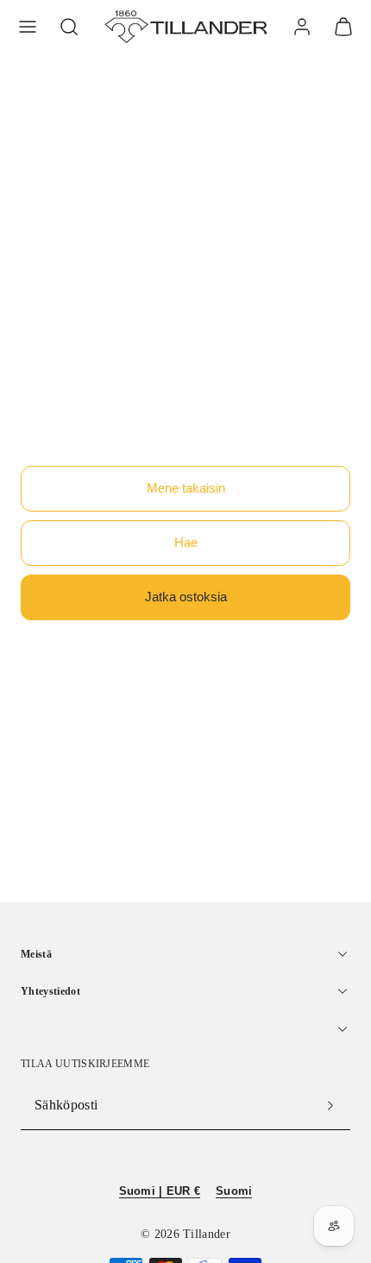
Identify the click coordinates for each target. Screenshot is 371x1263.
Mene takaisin (186, 488)
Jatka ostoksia (186, 596)
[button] (27, 26)
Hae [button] (186, 542)
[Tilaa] (330, 1105)
